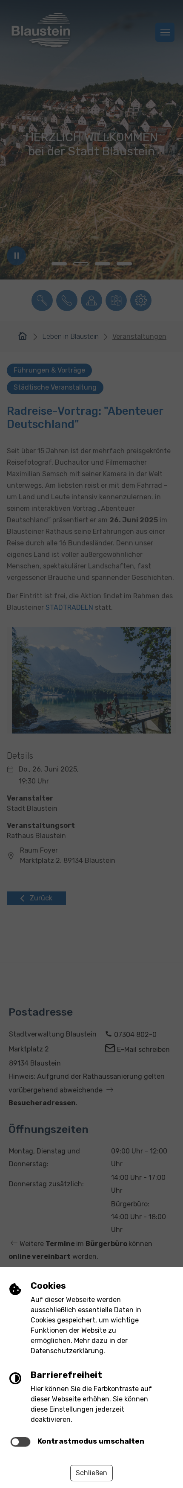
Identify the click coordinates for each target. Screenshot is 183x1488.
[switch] (20, 1442)
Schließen (91, 1473)
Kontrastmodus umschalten (90, 1441)
